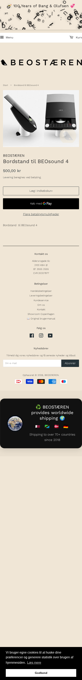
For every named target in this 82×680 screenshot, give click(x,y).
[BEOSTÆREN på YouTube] (50, 336)
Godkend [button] (41, 672)
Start (5, 85)
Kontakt (41, 309)
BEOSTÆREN (52, 375)
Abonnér (70, 363)
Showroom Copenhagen (41, 314)
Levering (8, 177)
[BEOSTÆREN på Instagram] (41, 336)
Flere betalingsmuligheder (41, 214)
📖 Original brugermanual (41, 318)
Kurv (78, 37)
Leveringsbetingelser (41, 295)
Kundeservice (41, 300)
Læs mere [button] (34, 662)
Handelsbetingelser (41, 291)
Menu (9, 37)
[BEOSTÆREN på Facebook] (31, 336)
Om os (41, 305)
